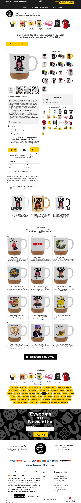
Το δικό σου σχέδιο (56, 7)
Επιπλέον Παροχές (52, 102)
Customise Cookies (34, 496)
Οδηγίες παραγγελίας (60, 489)
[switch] (44, 100)
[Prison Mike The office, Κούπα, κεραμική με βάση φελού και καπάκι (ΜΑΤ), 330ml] (40, 333)
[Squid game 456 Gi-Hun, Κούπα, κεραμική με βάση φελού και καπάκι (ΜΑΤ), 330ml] (64, 275)
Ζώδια (40, 396)
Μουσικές (17, 393)
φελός (22, 176)
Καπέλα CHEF (34, 402)
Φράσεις (13, 399)
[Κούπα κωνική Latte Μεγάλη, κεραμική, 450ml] (53, 80)
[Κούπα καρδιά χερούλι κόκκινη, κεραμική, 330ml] (61, 80)
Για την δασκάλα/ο (35, 387)
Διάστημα (33, 396)
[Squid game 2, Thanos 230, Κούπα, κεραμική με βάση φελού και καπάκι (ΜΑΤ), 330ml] (40, 304)
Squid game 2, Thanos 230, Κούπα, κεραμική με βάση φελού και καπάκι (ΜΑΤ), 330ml (40, 317)
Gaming (9, 393)
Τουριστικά (46, 399)
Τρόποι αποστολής (17, 132)
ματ (17, 176)
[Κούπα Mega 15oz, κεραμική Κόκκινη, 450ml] (69, 72)
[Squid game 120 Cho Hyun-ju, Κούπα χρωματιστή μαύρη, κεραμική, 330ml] (43, 203)
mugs (36, 176)
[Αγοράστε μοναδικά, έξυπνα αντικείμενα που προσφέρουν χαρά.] (9, 13)
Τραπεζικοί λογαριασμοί (60, 484)
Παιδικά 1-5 (69, 390)
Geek (18, 396)
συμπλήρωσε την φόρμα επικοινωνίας (24, 188)
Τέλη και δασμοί (60, 480)
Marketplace (35, 7)
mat (13, 176)
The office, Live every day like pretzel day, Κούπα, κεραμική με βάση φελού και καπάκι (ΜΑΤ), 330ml (17, 346)
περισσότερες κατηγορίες (59, 402)
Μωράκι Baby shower (57, 390)
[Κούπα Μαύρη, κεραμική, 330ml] (53, 56)
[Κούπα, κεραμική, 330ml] (45, 56)
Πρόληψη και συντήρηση (19, 130)
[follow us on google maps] (69, 450)
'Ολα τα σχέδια (45, 402)
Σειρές (8, 236)
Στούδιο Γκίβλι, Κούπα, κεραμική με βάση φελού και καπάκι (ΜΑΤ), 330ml (63, 259)
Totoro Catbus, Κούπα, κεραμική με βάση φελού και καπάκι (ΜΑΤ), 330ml (17, 288)
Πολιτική (56, 396)
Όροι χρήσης (60, 475)
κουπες (27, 176)
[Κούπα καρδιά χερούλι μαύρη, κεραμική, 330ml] (69, 80)
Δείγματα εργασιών (43, 499)
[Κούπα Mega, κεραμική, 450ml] (61, 72)
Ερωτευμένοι (14, 387)
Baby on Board (32, 390)
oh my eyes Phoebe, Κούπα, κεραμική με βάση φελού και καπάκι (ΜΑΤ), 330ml (17, 259)
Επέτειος (32, 393)
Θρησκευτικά (48, 396)
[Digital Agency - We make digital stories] (70, 499)
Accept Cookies (19, 496)
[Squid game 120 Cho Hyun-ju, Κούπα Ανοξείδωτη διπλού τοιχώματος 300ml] (63, 203)
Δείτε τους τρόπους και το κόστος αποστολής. (23, 154)
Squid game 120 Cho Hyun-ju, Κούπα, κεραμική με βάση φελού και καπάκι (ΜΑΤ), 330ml (40, 288)
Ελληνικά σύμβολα (23, 399)
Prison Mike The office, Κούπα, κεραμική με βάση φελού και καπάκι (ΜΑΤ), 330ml (40, 346)
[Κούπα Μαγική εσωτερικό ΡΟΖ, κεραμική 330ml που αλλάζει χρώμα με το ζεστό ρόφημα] (53, 72)
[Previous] (12, 25)
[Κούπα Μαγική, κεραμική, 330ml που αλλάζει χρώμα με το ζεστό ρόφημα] (61, 56)
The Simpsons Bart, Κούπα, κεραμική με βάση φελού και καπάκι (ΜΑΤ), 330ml (63, 317)
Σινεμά (38, 393)
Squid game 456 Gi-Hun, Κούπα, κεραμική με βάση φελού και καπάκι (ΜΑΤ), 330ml (64, 288)
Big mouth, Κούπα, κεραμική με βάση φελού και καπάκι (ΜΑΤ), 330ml (63, 345)
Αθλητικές (24, 393)
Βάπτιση (23, 390)
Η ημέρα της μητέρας (49, 387)
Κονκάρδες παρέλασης (20, 402)
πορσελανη (17, 178)
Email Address (31, 426)
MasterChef (23, 387)
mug (32, 176)
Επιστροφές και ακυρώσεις (19, 134)
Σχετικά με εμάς (21, 472)
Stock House (44, 7)
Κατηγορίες (25, 7)
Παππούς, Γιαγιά (44, 390)
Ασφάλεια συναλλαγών (60, 478)
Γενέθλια (64, 393)
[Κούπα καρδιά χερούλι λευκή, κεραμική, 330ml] (45, 88)
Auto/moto (57, 393)
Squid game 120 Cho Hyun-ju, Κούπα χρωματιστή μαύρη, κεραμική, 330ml (43, 216)
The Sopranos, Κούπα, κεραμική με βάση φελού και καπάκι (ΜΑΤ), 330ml (40, 259)
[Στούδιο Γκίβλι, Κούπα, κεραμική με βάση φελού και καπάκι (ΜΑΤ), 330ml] (64, 246)
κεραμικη (10, 178)
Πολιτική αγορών (60, 472)
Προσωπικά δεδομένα (60, 476)
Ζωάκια (71, 393)
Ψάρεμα (63, 396)
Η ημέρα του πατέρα (64, 387)
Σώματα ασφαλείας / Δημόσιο (61, 399)
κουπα (9, 176)
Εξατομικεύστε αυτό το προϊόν (56, 100)
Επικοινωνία (40, 472)
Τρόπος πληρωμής (60, 482)
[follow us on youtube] (66, 450)
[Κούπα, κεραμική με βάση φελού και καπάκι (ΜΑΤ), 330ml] (45, 64)
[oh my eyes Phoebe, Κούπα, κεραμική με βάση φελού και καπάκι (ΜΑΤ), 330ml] (17, 246)
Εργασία (12, 396)
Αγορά (35, 150)
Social (69, 396)
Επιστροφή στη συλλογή (18, 44)
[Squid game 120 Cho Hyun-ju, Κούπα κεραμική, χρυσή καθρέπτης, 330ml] (23, 203)
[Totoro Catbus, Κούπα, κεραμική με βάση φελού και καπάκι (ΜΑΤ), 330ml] (17, 275)
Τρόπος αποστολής (60, 487)
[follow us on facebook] (59, 450)
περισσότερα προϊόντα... (42, 356)
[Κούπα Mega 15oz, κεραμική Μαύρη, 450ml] (45, 80)
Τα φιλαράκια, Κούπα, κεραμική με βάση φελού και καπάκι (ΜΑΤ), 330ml (17, 317)
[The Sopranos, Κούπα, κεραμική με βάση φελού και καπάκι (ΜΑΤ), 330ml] (40, 246)
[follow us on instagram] (62, 450)
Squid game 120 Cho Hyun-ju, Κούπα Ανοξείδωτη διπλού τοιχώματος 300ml (63, 216)
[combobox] (57, 13)
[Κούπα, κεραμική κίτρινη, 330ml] (69, 56)
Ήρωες (50, 393)
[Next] (68, 25)
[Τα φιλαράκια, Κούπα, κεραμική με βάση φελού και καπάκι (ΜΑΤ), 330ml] (17, 304)
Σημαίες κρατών (36, 399)
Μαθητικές (25, 396)
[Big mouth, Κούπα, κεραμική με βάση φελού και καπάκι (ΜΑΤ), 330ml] (64, 333)
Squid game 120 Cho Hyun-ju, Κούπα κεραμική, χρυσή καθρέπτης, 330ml (22, 216)
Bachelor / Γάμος (13, 390)
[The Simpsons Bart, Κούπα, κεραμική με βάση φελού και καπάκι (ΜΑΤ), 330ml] (64, 304)
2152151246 (71, 1)
